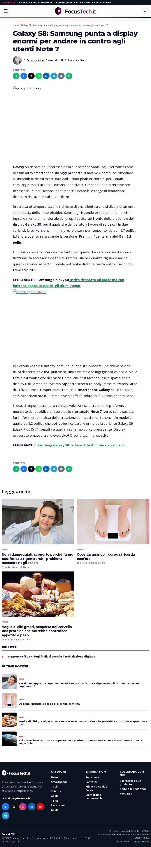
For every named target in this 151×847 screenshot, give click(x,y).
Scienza (56, 791)
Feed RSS (126, 793)
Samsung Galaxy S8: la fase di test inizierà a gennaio (80, 445)
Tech (54, 786)
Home (16, 25)
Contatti (91, 782)
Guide (55, 810)
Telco (54, 800)
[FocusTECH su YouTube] (40, 806)
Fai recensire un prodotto (130, 782)
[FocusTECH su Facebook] (5, 806)
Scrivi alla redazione (133, 789)
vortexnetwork (141, 841)
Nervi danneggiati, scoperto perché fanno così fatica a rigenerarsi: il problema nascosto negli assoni (37, 559)
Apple (55, 796)
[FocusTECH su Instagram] (23, 806)
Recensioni (58, 805)
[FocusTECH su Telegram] (5, 815)
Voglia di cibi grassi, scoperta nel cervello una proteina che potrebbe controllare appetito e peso (37, 631)
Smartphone (59, 782)
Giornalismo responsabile (94, 796)
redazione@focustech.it (17, 798)
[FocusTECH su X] (14, 806)
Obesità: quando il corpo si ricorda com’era (49, 703)
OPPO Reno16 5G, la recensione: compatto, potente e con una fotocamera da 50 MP (64, 2)
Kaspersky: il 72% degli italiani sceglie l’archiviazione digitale (51, 656)
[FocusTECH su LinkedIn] (31, 806)
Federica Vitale (36, 60)
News (5, 549)
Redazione (92, 777)
